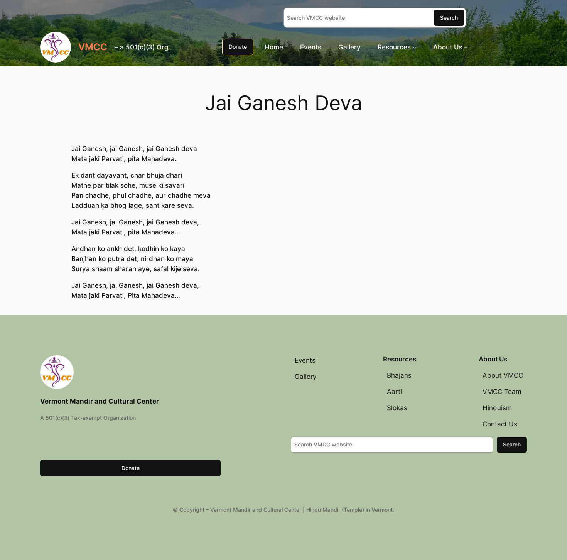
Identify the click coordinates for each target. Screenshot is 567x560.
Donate (238, 46)
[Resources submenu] (414, 47)
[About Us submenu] (466, 47)
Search (449, 17)
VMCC (92, 47)
